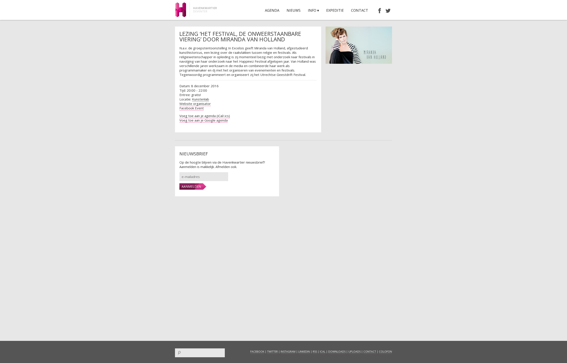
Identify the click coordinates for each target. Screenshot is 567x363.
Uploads (354, 351)
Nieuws (294, 10)
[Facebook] (377, 10)
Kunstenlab (200, 99)
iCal (322, 351)
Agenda (272, 10)
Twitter (272, 351)
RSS (315, 351)
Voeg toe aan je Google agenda (203, 120)
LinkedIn (304, 351)
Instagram (288, 351)
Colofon (385, 351)
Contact (359, 10)
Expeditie (335, 10)
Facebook (257, 351)
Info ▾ (313, 10)
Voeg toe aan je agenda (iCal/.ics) (204, 116)
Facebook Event (191, 108)
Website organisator (195, 103)
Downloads (337, 351)
